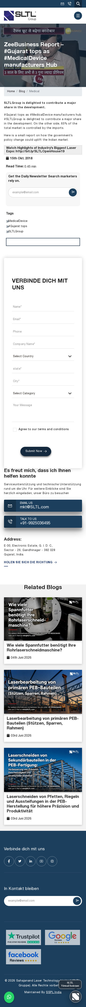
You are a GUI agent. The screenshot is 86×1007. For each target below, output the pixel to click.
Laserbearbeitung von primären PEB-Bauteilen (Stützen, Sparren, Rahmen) (43, 724)
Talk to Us (28, 519)
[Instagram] (52, 861)
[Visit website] (23, 937)
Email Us (26, 503)
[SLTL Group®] (20, 16)
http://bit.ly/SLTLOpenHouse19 (40, 151)
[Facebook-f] (9, 861)
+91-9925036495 (69, 4)
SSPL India (54, 992)
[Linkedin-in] (31, 861)
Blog (22, 91)
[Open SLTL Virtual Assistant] (76, 997)
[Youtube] (41, 861)
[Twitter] (20, 861)
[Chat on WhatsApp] (9, 996)
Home (11, 91)
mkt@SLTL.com (62, 4)
